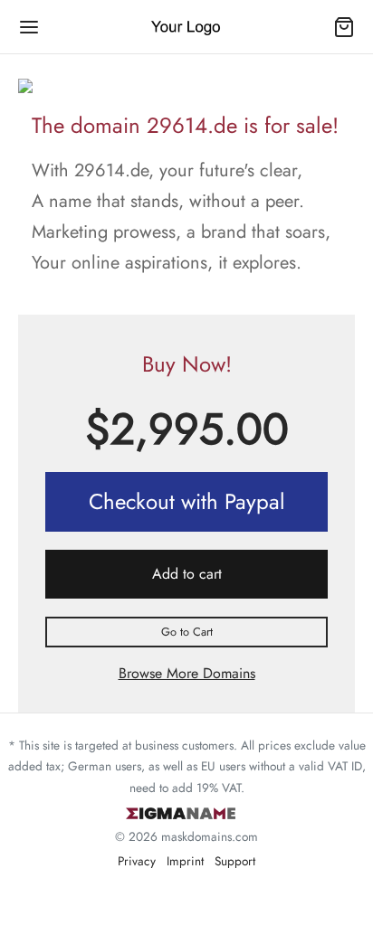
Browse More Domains (187, 673)
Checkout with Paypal (187, 501)
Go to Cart (187, 631)
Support (235, 861)
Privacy (137, 861)
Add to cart (187, 573)
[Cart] (344, 27)
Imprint (185, 861)
